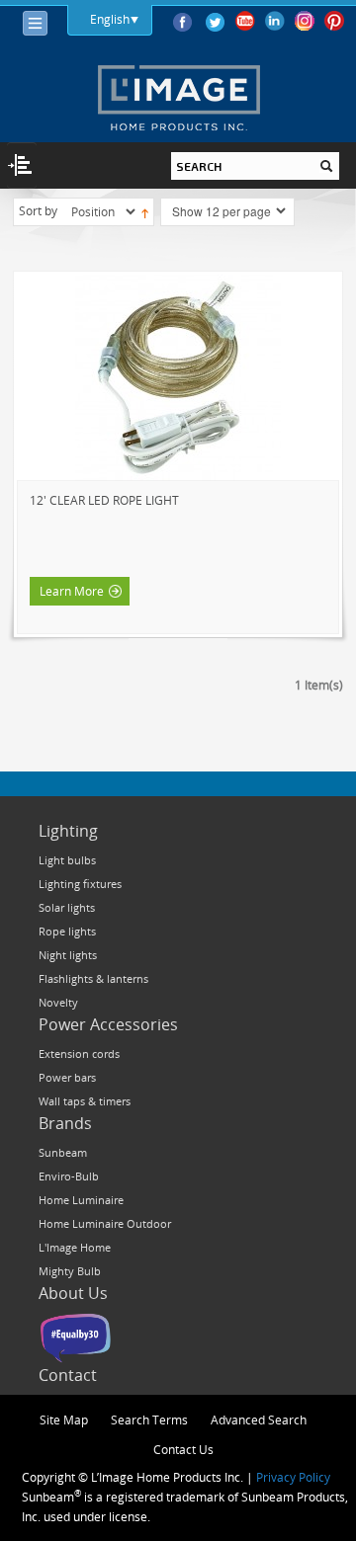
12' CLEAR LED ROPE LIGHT (104, 500)
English (110, 19)
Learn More (72, 591)
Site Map (64, 1419)
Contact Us (183, 1449)
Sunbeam (63, 1152)
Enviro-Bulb (69, 1176)
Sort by (38, 210)
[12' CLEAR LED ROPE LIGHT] (178, 377)
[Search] (326, 166)
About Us (73, 1293)
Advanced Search (259, 1419)
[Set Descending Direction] (144, 211)
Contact (68, 1375)
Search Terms (149, 1419)
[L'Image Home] (178, 97)
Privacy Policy (293, 1477)
